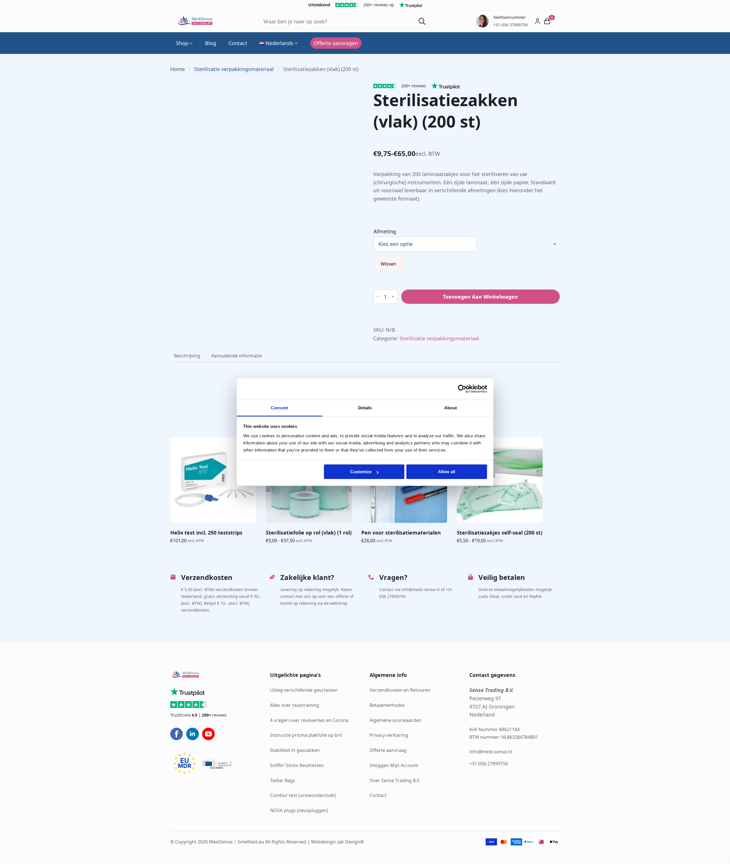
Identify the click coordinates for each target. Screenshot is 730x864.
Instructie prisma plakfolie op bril (306, 735)
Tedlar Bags (282, 780)
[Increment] (393, 297)
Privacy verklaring (389, 735)
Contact (237, 43)
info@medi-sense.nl (490, 751)
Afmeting (385, 231)
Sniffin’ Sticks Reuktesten (297, 765)
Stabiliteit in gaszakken (295, 750)
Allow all (446, 471)
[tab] (187, 355)
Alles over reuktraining (294, 705)
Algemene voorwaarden (395, 720)
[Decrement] (378, 297)
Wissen (388, 264)
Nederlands (279, 43)
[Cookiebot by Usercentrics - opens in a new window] (462, 389)
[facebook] (176, 734)
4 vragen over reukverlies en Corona (309, 720)
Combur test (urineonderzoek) (303, 795)
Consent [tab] (279, 407)
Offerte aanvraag (388, 750)
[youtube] (208, 734)
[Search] (422, 21)
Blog (210, 43)
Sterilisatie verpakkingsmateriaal (234, 69)
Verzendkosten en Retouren (400, 690)
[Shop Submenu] (190, 43)
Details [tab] (365, 407)
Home (177, 69)
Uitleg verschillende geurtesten (304, 690)
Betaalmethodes (387, 705)
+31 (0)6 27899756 (488, 763)
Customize (361, 471)
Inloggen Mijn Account (394, 765)
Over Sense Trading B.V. (395, 780)
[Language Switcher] (295, 43)
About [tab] (450, 407)
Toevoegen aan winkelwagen (480, 296)
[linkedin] (192, 734)
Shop (182, 43)
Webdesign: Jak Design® (337, 842)
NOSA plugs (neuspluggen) (299, 810)
